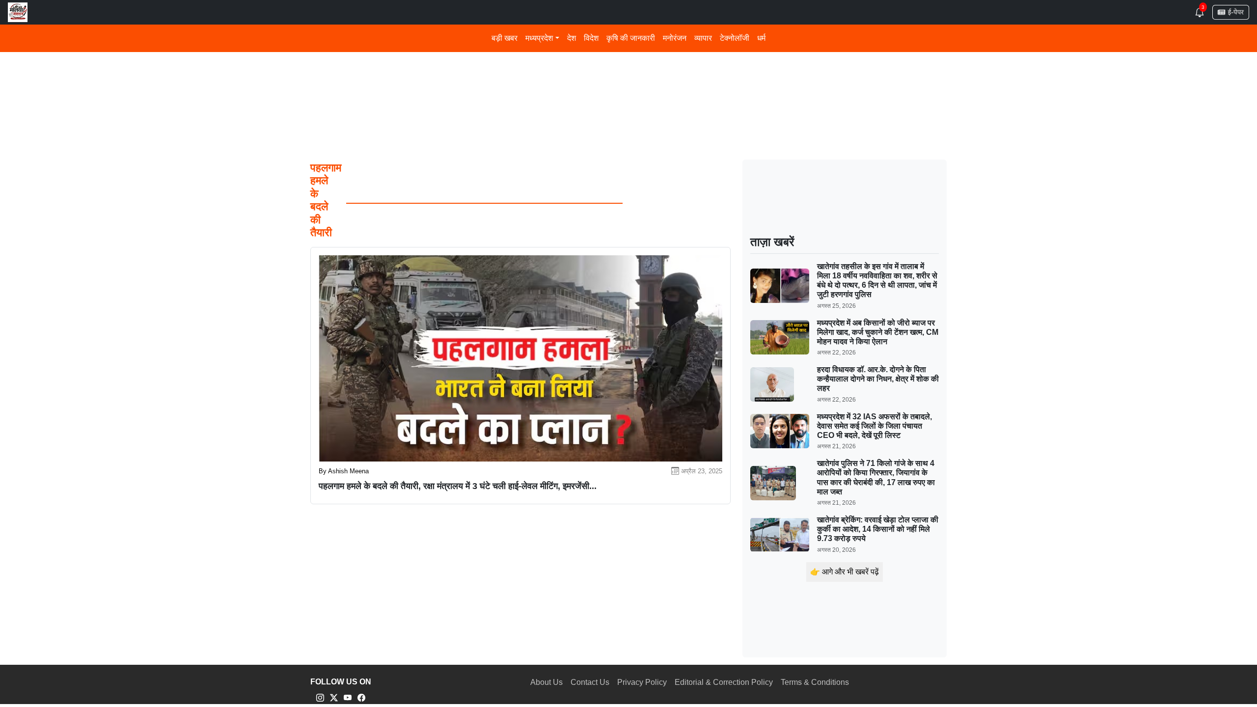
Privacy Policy (642, 682)
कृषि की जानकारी (630, 38)
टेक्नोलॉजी (734, 38)
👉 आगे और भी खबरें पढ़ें (844, 572)
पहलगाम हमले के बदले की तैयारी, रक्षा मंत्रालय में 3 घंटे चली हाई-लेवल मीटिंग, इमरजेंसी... (458, 486)
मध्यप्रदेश (539, 38)
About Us (546, 682)
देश (571, 38)
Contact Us (590, 682)
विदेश (591, 38)
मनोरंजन (674, 38)
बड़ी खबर (505, 38)
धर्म (761, 38)
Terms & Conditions (815, 682)
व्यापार (703, 38)
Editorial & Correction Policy (724, 682)
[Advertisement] (605, 73)
